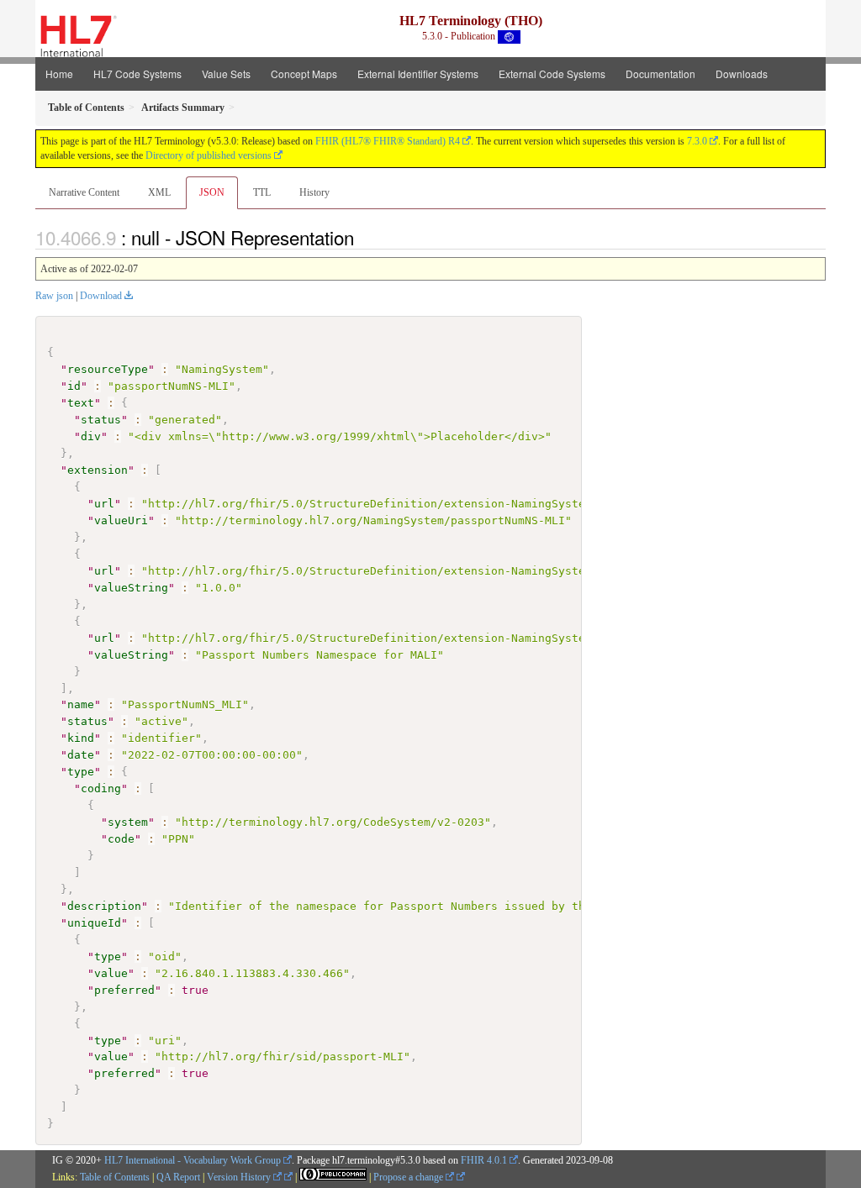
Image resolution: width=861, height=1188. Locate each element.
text (80, 403)
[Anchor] (363, 237)
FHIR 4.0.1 (484, 1160)
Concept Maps (304, 73)
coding (101, 788)
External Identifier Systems (417, 73)
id (74, 386)
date (80, 755)
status (101, 419)
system (128, 822)
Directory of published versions (208, 155)
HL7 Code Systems (137, 73)
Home (59, 73)
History (314, 192)
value (111, 973)
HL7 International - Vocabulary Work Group (192, 1160)
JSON (211, 192)
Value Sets (226, 73)
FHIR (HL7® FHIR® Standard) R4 (387, 141)
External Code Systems (552, 73)
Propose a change (409, 1177)
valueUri (121, 520)
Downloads (742, 73)
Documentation (660, 73)
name (80, 704)
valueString (131, 587)
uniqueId (94, 923)
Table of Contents (115, 1177)
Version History (240, 1177)
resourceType (107, 369)
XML (159, 192)
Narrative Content (84, 192)
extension (97, 470)
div (91, 436)
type (80, 771)
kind (80, 738)
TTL (262, 192)
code (121, 839)
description (104, 906)
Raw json (54, 296)
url (104, 503)
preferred (124, 990)
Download (101, 296)
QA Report (178, 1177)
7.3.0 (697, 141)
